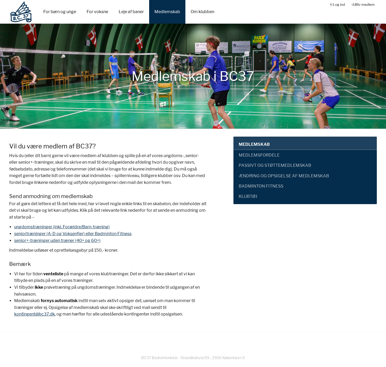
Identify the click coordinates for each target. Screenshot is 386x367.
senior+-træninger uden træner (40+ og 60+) (57, 240)
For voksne (97, 11)
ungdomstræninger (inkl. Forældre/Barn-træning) (62, 226)
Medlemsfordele (259, 155)
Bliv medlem (365, 4)
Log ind (339, 4)
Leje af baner (131, 11)
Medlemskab (167, 11)
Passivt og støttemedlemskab (275, 165)
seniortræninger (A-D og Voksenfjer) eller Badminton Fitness (73, 233)
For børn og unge (59, 11)
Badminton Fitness (261, 186)
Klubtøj (248, 196)
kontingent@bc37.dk (34, 314)
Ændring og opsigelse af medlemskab (284, 175)
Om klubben (202, 11)
